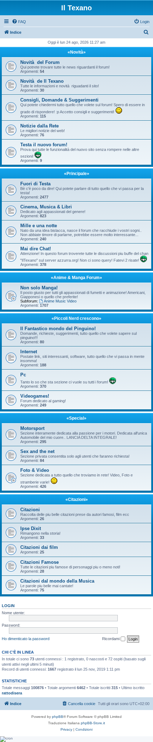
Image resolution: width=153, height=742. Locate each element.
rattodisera (12, 693)
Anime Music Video (60, 301)
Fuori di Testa (35, 183)
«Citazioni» (76, 499)
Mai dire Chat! (35, 248)
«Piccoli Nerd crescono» (76, 318)
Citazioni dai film (39, 547)
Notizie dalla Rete (39, 126)
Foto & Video (34, 470)
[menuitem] (19, 21)
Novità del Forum (40, 62)
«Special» (76, 418)
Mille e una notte (38, 225)
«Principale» (76, 173)
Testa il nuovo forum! (43, 144)
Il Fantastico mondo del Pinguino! (58, 328)
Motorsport (32, 428)
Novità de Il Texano (42, 81)
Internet (28, 351)
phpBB (57, 717)
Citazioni (30, 509)
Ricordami (111, 639)
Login (8, 606)
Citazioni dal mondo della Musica (57, 581)
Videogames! (34, 396)
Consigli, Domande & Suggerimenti (59, 100)
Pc (23, 374)
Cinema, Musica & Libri (46, 206)
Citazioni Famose (39, 562)
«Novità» (77, 52)
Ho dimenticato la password (25, 639)
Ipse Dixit (30, 528)
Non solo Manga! (39, 287)
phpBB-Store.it (93, 723)
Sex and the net (37, 451)
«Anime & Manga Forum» (76, 277)
